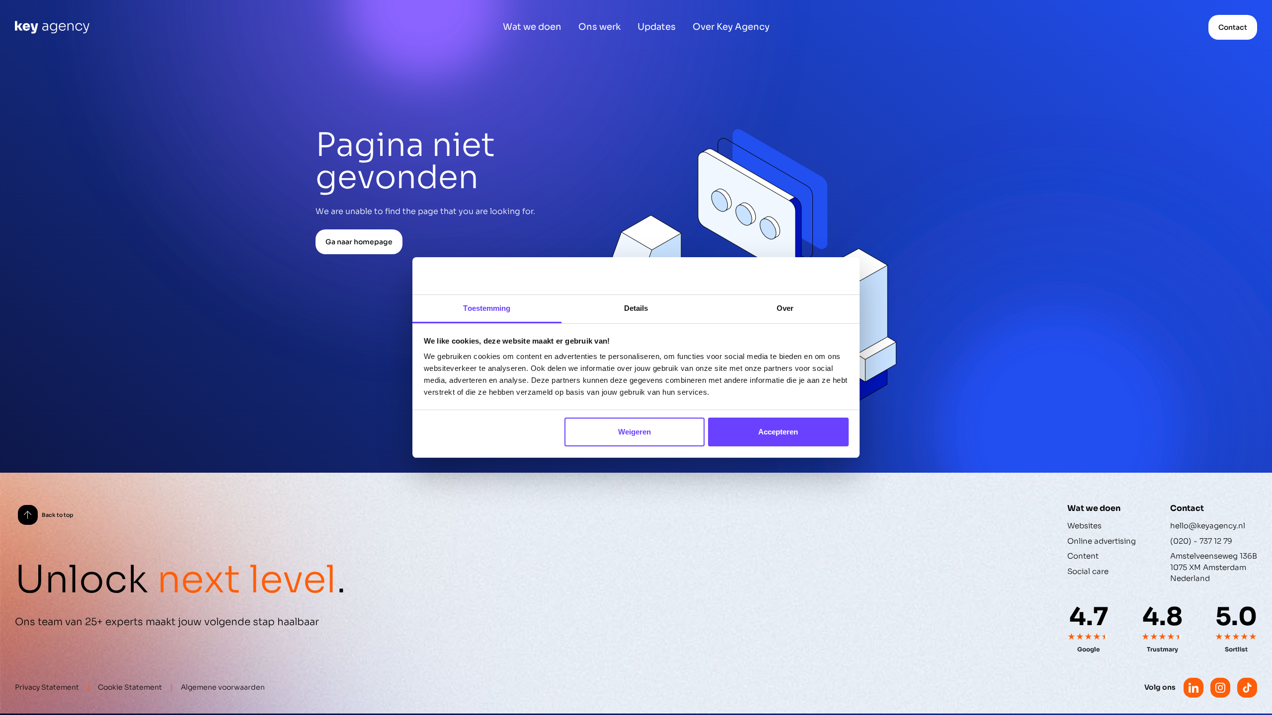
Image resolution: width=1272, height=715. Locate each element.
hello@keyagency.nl (1207, 525)
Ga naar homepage (359, 241)
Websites (1084, 525)
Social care (1088, 571)
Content (1083, 556)
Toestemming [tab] (486, 308)
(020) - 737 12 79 (1201, 541)
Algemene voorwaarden (223, 687)
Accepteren (778, 432)
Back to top (58, 514)
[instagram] (1220, 688)
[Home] (52, 27)
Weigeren (634, 432)
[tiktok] (1247, 688)
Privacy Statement (47, 687)
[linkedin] (1193, 688)
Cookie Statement (130, 687)
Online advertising (1101, 541)
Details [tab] (636, 308)
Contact (1232, 27)
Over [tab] (785, 308)
